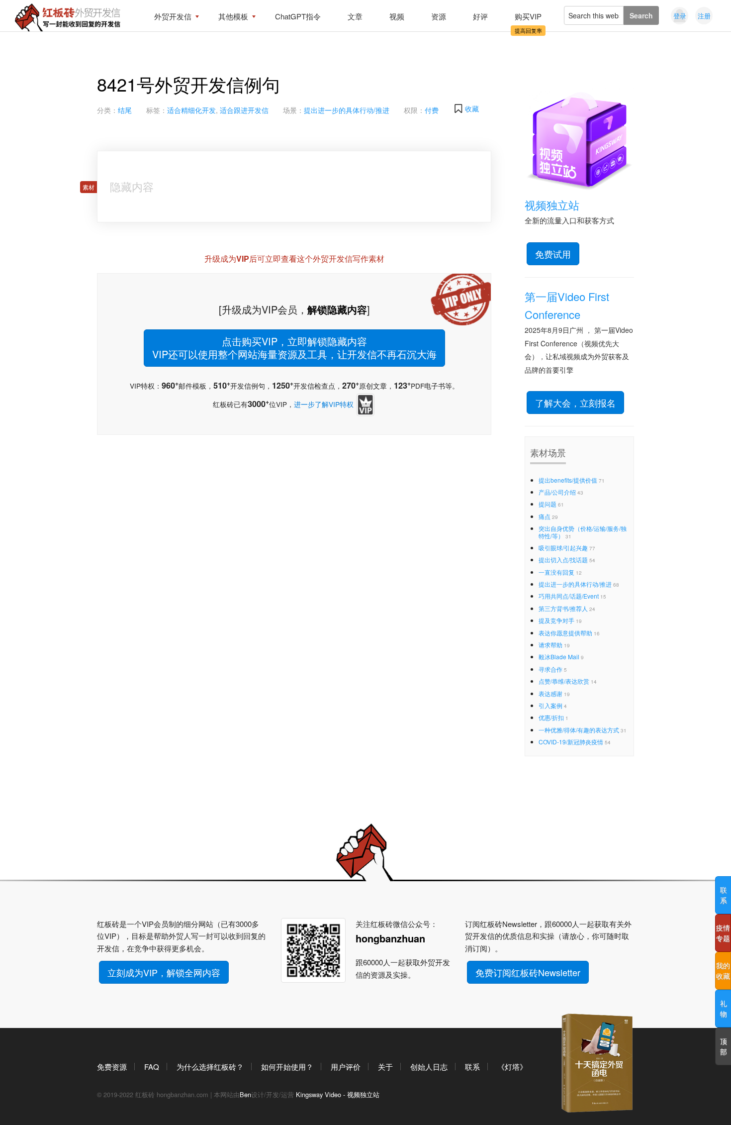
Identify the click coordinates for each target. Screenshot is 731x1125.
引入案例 (550, 705)
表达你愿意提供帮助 (565, 632)
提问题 (547, 504)
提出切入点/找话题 (563, 559)
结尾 (125, 110)
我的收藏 (723, 970)
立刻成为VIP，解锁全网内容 (163, 972)
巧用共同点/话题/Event (569, 596)
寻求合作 (550, 669)
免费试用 (553, 253)
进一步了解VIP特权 (324, 404)
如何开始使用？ (287, 1066)
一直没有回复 (556, 572)
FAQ (151, 1066)
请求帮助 (550, 644)
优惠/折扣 (551, 717)
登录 (679, 15)
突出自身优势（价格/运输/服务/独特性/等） (583, 531)
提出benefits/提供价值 (568, 480)
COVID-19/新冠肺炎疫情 (571, 741)
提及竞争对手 (556, 620)
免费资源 (112, 1066)
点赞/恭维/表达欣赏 (564, 681)
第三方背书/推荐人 (563, 608)
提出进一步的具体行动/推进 (346, 110)
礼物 (723, 1008)
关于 (385, 1066)
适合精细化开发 (191, 110)
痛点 (544, 516)
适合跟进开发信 (244, 110)
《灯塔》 (512, 1066)
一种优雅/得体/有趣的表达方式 (579, 729)
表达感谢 (550, 693)
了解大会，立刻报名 (575, 402)
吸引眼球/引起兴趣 (563, 547)
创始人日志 (429, 1066)
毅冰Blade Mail (559, 656)
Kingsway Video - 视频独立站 (337, 1094)
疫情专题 (723, 932)
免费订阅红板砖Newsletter (527, 972)
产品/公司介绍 (557, 492)
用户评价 (346, 1066)
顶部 (723, 1046)
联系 (472, 1066)
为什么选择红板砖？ (210, 1066)
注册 (704, 15)
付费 (432, 110)
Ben (245, 1094)
